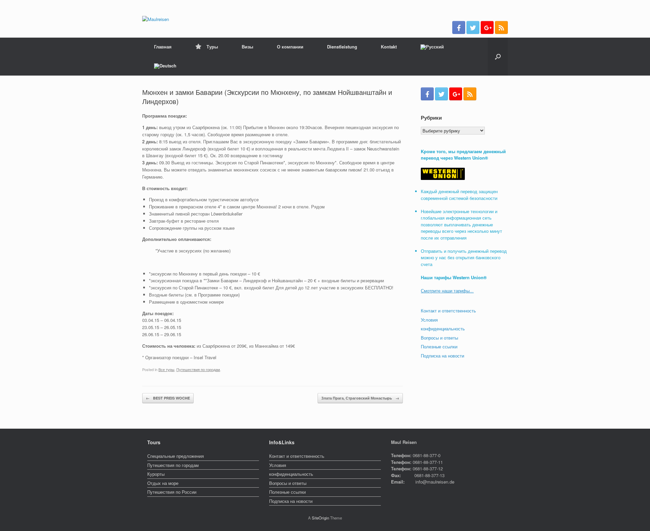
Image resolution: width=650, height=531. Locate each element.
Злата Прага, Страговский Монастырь (360, 398)
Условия (429, 319)
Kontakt (389, 46)
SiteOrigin (320, 517)
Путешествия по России (171, 492)
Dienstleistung (342, 46)
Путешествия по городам (198, 369)
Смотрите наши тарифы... (447, 290)
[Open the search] (498, 57)
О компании (290, 46)
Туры (212, 46)
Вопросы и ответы (439, 337)
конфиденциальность (443, 328)
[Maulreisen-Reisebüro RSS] (501, 27)
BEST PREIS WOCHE (168, 398)
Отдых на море (162, 483)
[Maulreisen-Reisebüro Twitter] (473, 27)
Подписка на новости (442, 355)
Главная (163, 46)
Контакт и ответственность (448, 310)
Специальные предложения (175, 456)
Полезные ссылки (439, 346)
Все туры (166, 369)
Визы (247, 46)
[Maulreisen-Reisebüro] (155, 18)
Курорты (156, 474)
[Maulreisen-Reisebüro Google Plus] (487, 27)
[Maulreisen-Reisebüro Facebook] (458, 27)
